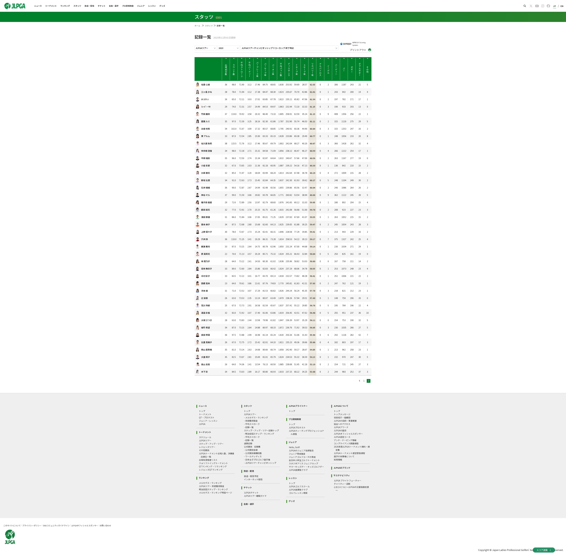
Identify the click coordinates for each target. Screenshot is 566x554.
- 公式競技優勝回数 (253, 453)
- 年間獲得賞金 (251, 420)
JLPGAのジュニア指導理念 (301, 450)
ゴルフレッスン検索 (298, 492)
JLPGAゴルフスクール (299, 486)
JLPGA (202, 423)
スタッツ (77, 5)
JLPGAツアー (205, 440)
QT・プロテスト (206, 417)
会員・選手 (114, 5)
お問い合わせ (105, 525)
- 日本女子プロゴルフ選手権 (257, 459)
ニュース (38, 5)
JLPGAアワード (341, 427)
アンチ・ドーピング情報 (345, 440)
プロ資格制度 (128, 5)
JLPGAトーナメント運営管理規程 (349, 453)
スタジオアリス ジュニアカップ (303, 463)
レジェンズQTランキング (211, 469)
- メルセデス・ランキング (256, 417)
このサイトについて (12, 525)
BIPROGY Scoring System (359, 43)
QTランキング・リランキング (213, 466)
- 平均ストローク (252, 423)
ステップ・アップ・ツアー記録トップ (261, 430)
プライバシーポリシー (31, 525)
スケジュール (205, 437)
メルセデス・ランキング (210, 482)
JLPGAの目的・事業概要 (345, 420)
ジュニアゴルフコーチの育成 (302, 456)
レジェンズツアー (207, 446)
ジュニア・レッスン (208, 420)
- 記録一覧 (249, 427)
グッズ (162, 5)
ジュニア (141, 5)
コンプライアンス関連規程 (346, 443)
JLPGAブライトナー (298, 405)
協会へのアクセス (342, 423)
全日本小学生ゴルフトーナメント (304, 460)
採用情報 (338, 459)
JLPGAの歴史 (340, 430)
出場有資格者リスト (208, 459)
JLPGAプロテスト (297, 427)
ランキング (65, 5)
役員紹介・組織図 (342, 417)
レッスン (152, 5)
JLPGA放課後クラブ (298, 469)
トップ (202, 411)
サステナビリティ (342, 475)
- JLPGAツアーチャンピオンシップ (260, 462)
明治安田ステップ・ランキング (213, 489)
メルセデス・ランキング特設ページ (215, 492)
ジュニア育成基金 (297, 453)
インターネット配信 (253, 479)
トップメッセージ (342, 414)
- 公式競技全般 (251, 449)
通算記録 (248, 443)
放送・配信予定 (251, 476)
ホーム (198, 25)
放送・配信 (89, 5)
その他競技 (204, 450)
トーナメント (51, 5)
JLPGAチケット (251, 492)
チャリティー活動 (342, 483)
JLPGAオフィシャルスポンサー (348, 433)
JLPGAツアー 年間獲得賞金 (211, 486)
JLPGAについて (341, 405)
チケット (101, 5)
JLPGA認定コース (342, 436)
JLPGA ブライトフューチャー (347, 480)
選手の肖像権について (344, 456)
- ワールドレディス (253, 456)
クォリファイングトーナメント (213, 463)
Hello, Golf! (294, 447)
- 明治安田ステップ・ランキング (259, 433)
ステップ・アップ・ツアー (211, 443)
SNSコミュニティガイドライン (56, 525)
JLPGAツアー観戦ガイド (255, 495)
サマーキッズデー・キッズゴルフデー (306, 466)
